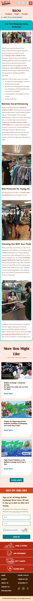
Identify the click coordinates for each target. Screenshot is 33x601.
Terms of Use (23, 579)
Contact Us (5, 587)
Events (4, 579)
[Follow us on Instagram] (23, 588)
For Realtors (6, 591)
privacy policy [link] (15, 511)
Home (3, 575)
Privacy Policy (23, 575)
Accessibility (23, 583)
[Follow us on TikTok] (19, 588)
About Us (4, 583)
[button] (16, 480)
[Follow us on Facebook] (27, 588)
